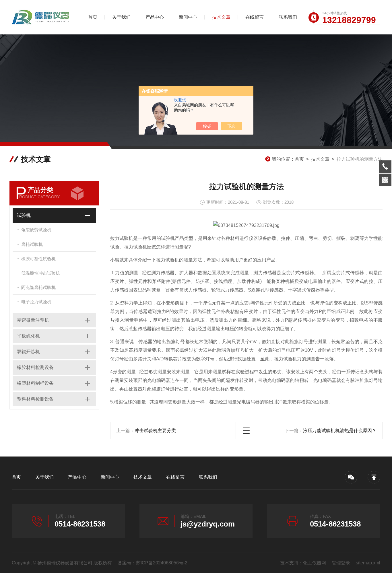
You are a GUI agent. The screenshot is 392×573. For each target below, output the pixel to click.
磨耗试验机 (32, 244)
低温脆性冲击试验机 (40, 273)
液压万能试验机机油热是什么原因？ (340, 430)
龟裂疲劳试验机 (36, 229)
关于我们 (121, 17)
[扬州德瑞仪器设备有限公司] (42, 17)
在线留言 (254, 17)
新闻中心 (188, 17)
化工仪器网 (314, 562)
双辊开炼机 (28, 351)
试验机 (24, 215)
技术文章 (221, 17)
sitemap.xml (368, 562)
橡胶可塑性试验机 (38, 258)
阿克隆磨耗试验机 (38, 287)
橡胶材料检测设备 (35, 367)
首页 (92, 17)
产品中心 (154, 17)
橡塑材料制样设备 (35, 383)
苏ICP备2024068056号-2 (161, 562)
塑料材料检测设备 (35, 399)
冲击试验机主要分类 (155, 430)
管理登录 (341, 562)
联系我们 (288, 17)
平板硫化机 (28, 335)
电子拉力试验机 (36, 301)
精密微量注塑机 (33, 320)
